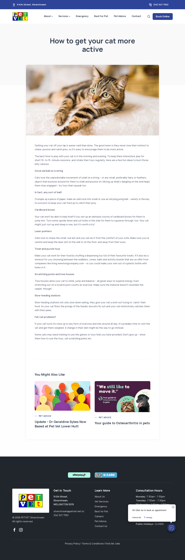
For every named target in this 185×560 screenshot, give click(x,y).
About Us (100, 496)
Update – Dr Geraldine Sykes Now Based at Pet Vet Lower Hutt (60, 424)
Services (63, 16)
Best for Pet (101, 16)
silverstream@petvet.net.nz (68, 511)
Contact (136, 16)
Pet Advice (120, 16)
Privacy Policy (72, 543)
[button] (171, 527)
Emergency (82, 16)
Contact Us (101, 526)
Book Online (163, 16)
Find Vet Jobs (113, 543)
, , (63, 500)
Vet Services (102, 501)
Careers (99, 516)
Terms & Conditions (93, 543)
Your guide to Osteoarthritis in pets (122, 423)
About (47, 16)
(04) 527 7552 (160, 4)
